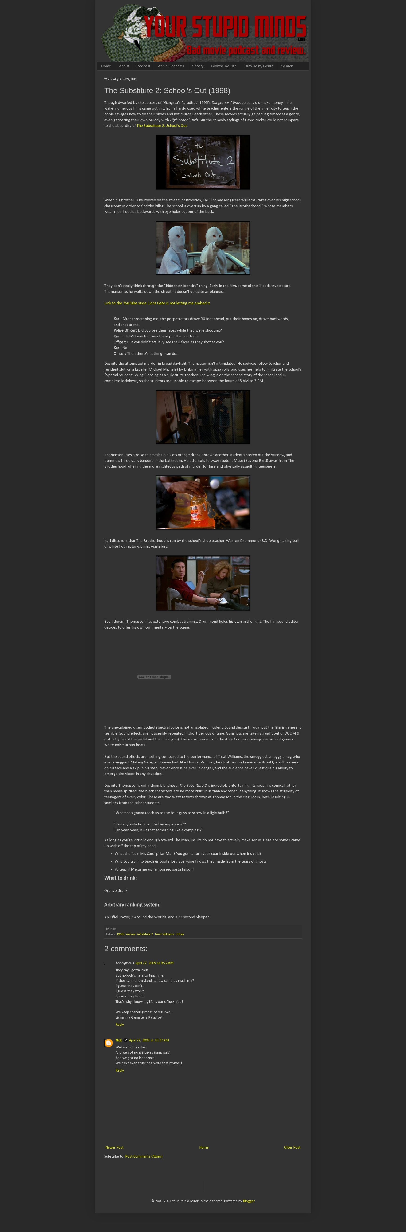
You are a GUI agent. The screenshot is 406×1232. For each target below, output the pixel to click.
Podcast (143, 66)
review (130, 934)
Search (287, 66)
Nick (119, 1040)
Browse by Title (224, 66)
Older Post (292, 1148)
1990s (121, 934)
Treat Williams (164, 934)
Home (106, 66)
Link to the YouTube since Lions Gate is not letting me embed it (157, 303)
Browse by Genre (259, 66)
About (124, 66)
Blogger (248, 1201)
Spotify (197, 66)
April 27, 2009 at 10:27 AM (149, 1040)
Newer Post (114, 1148)
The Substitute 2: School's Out (162, 126)
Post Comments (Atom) (143, 1156)
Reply (120, 1025)
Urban (180, 934)
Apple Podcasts (171, 66)
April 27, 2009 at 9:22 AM (154, 963)
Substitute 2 (145, 934)
